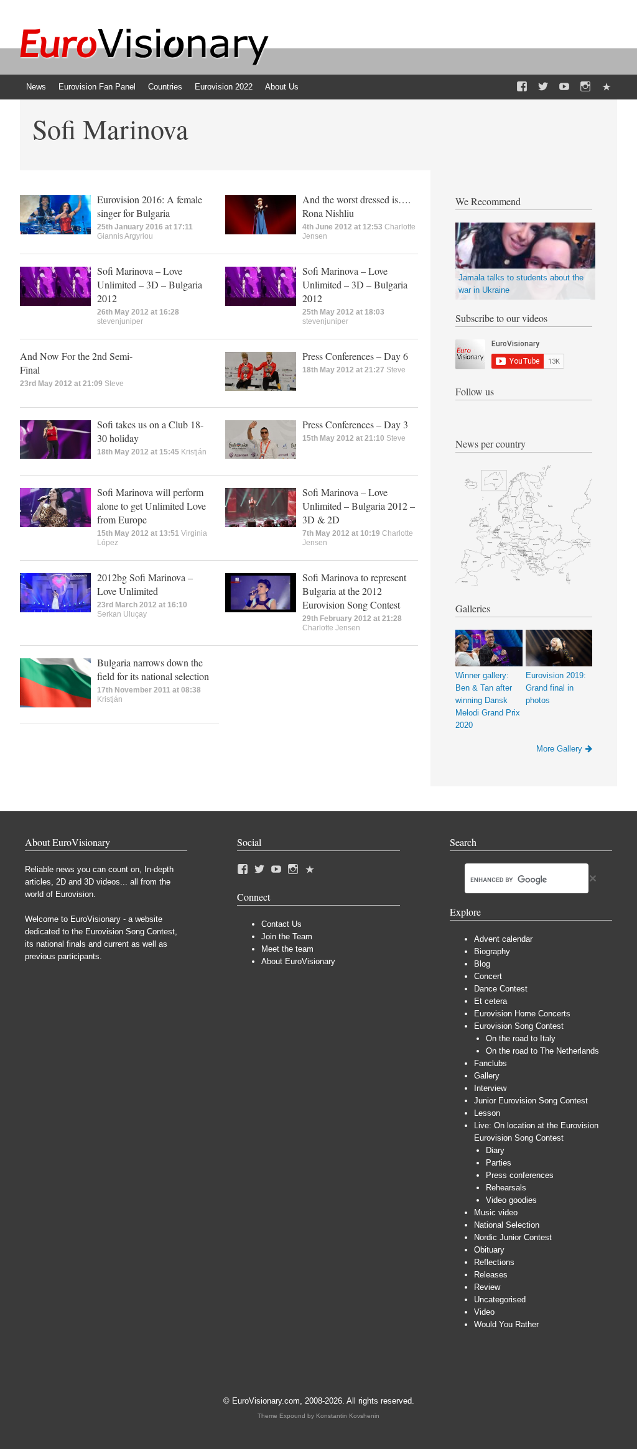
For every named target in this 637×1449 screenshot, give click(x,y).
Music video (496, 1212)
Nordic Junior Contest (513, 1237)
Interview (490, 1088)
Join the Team (286, 936)
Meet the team (287, 949)
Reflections (494, 1262)
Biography (492, 951)
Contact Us (281, 924)
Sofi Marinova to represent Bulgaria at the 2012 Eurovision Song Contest (354, 591)
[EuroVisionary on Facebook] (521, 87)
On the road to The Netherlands (542, 1051)
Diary (495, 1150)
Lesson (487, 1113)
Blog (482, 963)
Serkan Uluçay (122, 614)
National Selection (506, 1225)
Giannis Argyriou (125, 236)
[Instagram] (585, 87)
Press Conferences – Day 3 (355, 424)
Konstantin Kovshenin (347, 1415)
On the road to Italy (521, 1038)
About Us (282, 86)
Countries (165, 86)
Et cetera (490, 1001)
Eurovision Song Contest (519, 1026)
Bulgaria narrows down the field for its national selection (153, 669)
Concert (488, 976)
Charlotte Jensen (331, 627)
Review (487, 1287)
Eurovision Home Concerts (522, 1013)
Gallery (487, 1075)
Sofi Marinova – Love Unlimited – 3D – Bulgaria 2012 (149, 284)
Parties (498, 1162)
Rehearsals (506, 1187)
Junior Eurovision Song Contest (531, 1100)
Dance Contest (501, 988)
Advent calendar (503, 939)
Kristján (194, 452)
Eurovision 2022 (224, 86)
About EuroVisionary (298, 961)
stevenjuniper (120, 321)
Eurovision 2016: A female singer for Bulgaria (149, 206)
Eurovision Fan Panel (97, 86)
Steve (114, 383)
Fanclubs (490, 1063)
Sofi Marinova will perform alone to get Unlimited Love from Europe (151, 505)
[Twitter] (543, 87)
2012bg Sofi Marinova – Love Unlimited (145, 584)
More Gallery (559, 748)
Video (484, 1312)
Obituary (489, 1249)
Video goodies (511, 1200)
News (36, 86)
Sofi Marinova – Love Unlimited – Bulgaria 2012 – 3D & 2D (358, 505)
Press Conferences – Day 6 (355, 355)
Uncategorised (500, 1299)
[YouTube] (564, 87)
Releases (491, 1274)
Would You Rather (506, 1324)
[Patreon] (606, 87)
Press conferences (520, 1175)
